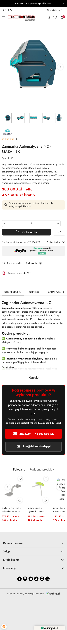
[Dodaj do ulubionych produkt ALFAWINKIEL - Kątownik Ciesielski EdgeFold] (20, 478)
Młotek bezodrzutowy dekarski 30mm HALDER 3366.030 (38, 510)
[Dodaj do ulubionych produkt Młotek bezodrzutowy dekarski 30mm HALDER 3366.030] (46, 478)
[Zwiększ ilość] (58, 223)
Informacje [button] (9, 568)
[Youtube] (31, 579)
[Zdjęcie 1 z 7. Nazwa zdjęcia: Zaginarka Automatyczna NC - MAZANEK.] (8, 118)
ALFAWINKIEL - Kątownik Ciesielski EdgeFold (11, 510)
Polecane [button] (19, 469)
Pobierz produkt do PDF (19, 273)
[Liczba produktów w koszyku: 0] (61, 17)
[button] (60, 67)
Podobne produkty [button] (42, 469)
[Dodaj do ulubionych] (59, 232)
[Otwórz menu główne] (3, 17)
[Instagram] (25, 579)
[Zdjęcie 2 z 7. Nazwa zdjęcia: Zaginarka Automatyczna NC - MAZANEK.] (20, 118)
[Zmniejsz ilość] (4, 223)
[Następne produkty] (59, 487)
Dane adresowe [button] (13, 543)
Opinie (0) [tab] (34, 291)
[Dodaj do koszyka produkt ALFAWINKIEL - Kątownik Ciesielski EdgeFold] (20, 500)
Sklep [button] (6, 551)
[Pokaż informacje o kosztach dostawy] (40, 263)
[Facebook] (19, 579)
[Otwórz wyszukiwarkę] (48, 17)
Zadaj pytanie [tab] (56, 291)
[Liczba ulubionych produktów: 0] (55, 17)
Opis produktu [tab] (12, 291)
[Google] (42, 579)
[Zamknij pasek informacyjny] (63, 3)
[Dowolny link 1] (47, 579)
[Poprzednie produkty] (8, 487)
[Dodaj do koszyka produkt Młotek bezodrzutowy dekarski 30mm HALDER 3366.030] (45, 500)
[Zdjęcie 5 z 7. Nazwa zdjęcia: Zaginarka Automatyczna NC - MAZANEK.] (59, 118)
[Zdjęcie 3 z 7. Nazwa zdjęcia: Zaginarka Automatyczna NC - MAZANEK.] (33, 118)
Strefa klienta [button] (11, 560)
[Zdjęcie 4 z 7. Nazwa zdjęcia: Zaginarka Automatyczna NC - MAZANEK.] (46, 118)
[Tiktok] (36, 579)
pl (3, 9)
